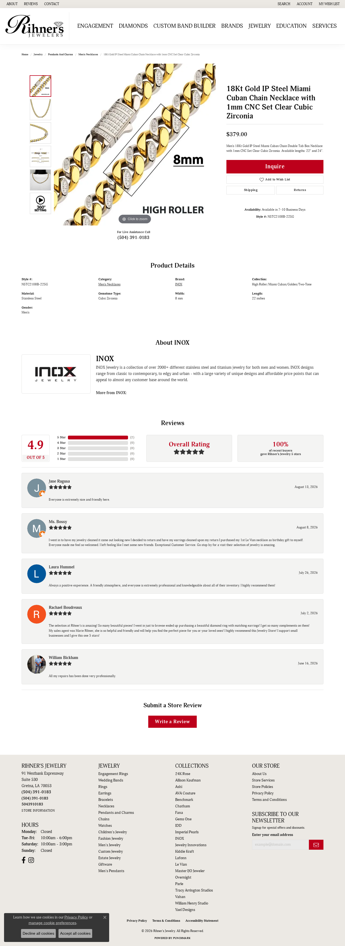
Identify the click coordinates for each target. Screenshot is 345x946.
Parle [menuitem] (179, 884)
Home (25, 54)
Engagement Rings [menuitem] (113, 773)
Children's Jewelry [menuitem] (112, 832)
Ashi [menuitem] (178, 786)
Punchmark (182, 938)
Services (324, 26)
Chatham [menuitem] (182, 806)
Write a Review (172, 722)
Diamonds (133, 26)
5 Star (61, 437)
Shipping (250, 190)
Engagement (95, 26)
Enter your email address (272, 834)
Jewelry (260, 26)
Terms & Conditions (166, 921)
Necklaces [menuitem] (106, 806)
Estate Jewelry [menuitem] (109, 858)
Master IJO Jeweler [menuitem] (190, 871)
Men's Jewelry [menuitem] (109, 845)
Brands (232, 26)
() (132, 437)
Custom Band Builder (184, 26)
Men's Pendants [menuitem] (111, 871)
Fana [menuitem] (179, 812)
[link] (11, 4)
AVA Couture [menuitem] (185, 793)
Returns (300, 190)
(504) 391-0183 (134, 237)
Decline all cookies (38, 933)
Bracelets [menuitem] (105, 799)
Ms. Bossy (58, 521)
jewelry (38, 54)
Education (291, 26)
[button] (283, 4)
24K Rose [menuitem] (182, 773)
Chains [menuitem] (103, 819)
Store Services (263, 780)
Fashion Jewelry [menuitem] (110, 838)
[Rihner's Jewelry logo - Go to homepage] (36, 26)
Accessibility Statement (201, 921)
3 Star (61, 448)
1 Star (61, 459)
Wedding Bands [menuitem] (110, 780)
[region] (135, 145)
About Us (259, 773)
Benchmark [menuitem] (184, 799)
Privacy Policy (263, 793)
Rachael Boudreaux (65, 607)
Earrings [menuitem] (104, 793)
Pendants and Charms (60, 54)
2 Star (61, 454)
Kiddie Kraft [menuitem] (184, 851)
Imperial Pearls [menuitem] (187, 832)
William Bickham (63, 657)
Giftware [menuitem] (105, 864)
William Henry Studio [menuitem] (191, 903)
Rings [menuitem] (102, 786)
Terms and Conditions (269, 799)
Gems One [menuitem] (183, 819)
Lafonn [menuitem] (181, 858)
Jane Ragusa (59, 481)
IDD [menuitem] (178, 825)
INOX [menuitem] (179, 838)
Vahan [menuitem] (180, 896)
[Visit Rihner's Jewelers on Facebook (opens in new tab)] (24, 860)
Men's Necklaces (88, 54)
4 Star (61, 443)
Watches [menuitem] (105, 825)
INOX (178, 284)
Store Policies (262, 786)
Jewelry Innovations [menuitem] (190, 845)
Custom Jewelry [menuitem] (110, 851)
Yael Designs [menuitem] (185, 909)
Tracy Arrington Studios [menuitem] (194, 890)
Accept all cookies (75, 933)
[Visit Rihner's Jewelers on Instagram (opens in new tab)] (31, 860)
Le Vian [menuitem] (181, 864)
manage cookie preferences (52, 923)
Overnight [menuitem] (183, 877)
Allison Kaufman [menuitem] (188, 780)
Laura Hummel (61, 567)
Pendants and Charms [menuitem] (116, 812)
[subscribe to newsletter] (316, 845)
